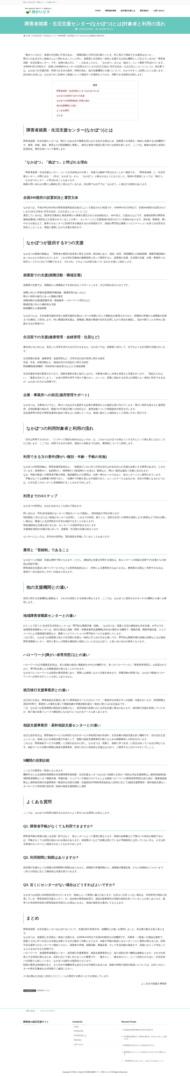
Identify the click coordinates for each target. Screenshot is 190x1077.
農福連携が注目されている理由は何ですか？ (139, 1045)
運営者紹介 (78, 1040)
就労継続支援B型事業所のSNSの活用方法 (138, 1030)
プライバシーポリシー (48, 1011)
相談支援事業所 (31, 735)
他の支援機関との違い (66, 105)
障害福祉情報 (78, 1031)
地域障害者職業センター (55, 625)
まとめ (59, 115)
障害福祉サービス (43, 990)
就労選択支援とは (80, 1035)
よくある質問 (62, 110)
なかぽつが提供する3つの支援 (70, 96)
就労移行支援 (30, 700)
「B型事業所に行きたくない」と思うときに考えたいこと (144, 1061)
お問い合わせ (30, 1011)
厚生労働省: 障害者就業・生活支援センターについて (124, 66)
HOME (76, 1027)
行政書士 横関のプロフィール (51, 976)
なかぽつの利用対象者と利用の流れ (73, 101)
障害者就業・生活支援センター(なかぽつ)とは (77, 91)
